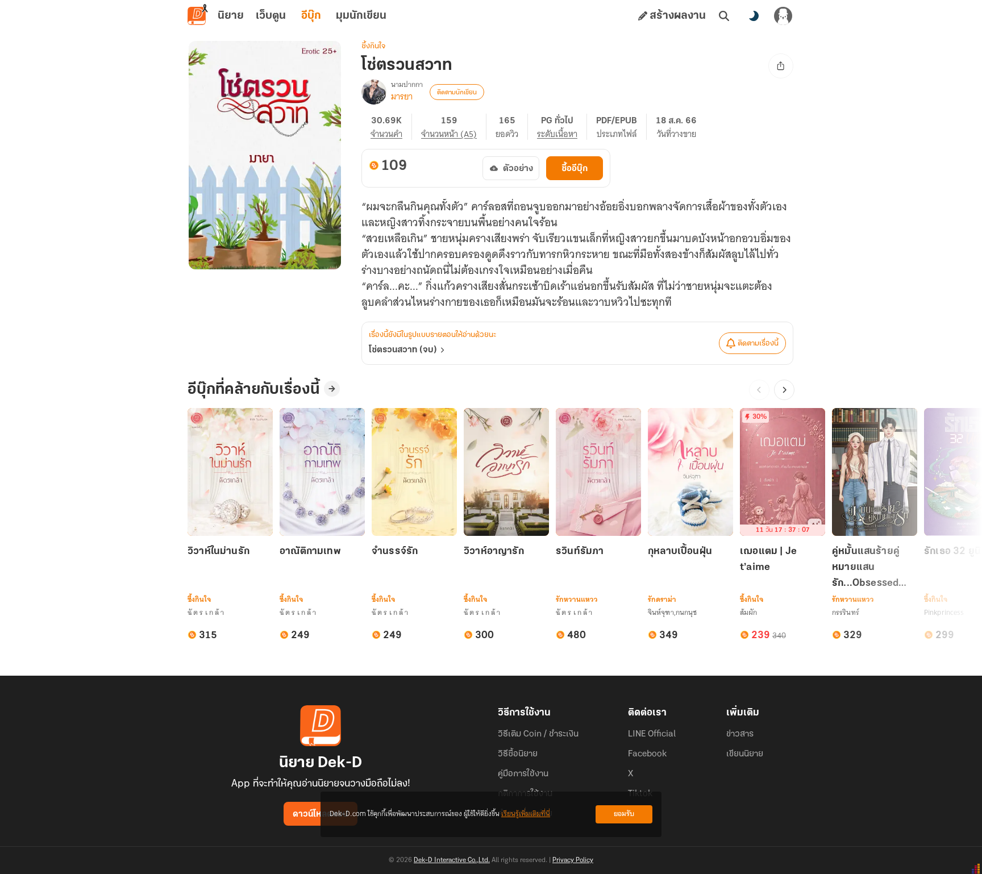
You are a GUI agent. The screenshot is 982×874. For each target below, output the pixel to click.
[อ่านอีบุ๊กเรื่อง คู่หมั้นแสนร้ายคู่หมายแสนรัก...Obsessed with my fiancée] (874, 472)
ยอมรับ (624, 814)
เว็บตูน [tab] (271, 16)
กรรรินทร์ (845, 612)
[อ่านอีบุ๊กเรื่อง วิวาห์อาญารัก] (506, 472)
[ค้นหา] (724, 16)
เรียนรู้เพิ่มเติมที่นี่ (525, 814)
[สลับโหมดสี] (753, 16)
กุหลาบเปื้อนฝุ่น (680, 552)
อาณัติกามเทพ (310, 552)
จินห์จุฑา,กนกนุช (672, 612)
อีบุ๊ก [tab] (311, 16)
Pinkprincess (944, 612)
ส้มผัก (748, 612)
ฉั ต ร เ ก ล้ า (206, 612)
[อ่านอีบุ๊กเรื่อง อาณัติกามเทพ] (322, 472)
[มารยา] (373, 92)
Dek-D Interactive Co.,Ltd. (452, 860)
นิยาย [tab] (231, 16)
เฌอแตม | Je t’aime (768, 560)
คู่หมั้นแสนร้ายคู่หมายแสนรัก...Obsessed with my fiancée (870, 568)
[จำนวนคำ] (391, 127)
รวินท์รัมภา (580, 552)
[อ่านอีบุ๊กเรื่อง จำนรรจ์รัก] (414, 472)
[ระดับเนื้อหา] (562, 127)
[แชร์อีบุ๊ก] (780, 65)
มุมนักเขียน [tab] (361, 16)
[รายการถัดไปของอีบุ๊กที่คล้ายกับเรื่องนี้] (784, 390)
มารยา (402, 96)
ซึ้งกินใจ (373, 46)
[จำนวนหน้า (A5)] (453, 127)
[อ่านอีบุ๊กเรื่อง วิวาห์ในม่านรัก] (230, 472)
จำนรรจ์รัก (395, 552)
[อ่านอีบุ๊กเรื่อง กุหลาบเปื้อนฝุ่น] (690, 472)
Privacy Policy (572, 860)
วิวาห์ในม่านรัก (218, 552)
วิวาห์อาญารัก (494, 552)
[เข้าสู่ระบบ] (783, 16)
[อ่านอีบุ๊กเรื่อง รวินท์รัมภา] (598, 472)
